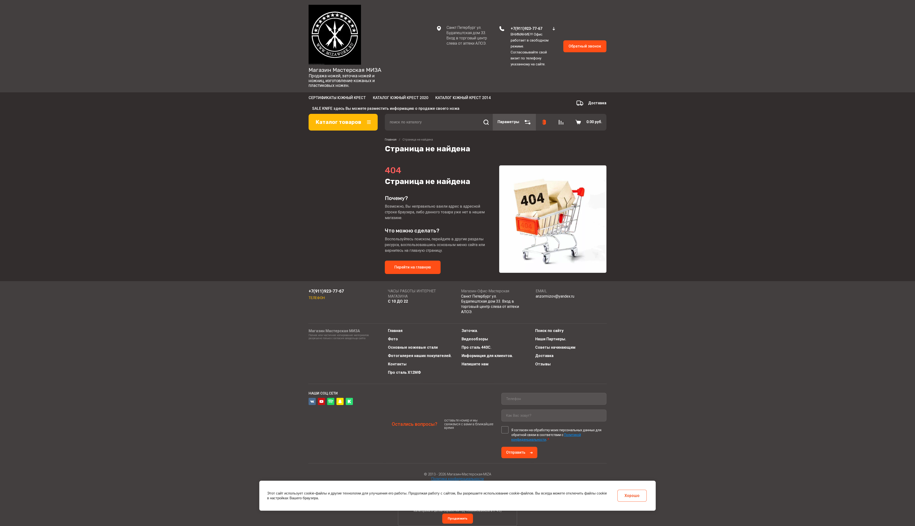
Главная (395, 330)
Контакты (397, 364)
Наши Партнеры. (550, 339)
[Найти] (486, 115)
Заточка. (470, 330)
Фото (393, 339)
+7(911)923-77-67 (526, 28)
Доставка (544, 355)
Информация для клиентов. (487, 355)
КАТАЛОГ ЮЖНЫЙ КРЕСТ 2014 (463, 99)
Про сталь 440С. (476, 347)
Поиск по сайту (549, 330)
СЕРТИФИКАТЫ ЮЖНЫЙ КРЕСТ (337, 99)
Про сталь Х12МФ (404, 372)
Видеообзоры (475, 339)
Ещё (496, 99)
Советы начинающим (555, 347)
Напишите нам (475, 364)
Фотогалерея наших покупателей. (420, 355)
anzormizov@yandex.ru (555, 296)
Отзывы (543, 364)
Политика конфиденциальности (457, 479)
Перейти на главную (412, 260)
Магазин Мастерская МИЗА (345, 70)
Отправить (515, 452)
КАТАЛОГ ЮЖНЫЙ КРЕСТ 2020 (400, 99)
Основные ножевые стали (413, 347)
